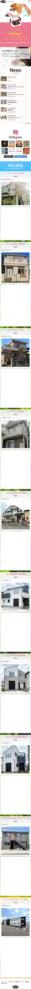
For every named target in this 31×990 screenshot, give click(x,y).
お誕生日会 (10, 110)
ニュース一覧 (26, 123)
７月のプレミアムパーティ (14, 117)
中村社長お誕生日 (12, 102)
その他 (9, 81)
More (15, 62)
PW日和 (9, 104)
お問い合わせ (4, 983)
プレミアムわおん (10, 1)
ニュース (22, 981)
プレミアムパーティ (12, 89)
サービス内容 (8, 981)
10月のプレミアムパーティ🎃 (15, 87)
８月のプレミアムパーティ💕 (15, 94)
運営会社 (27, 981)
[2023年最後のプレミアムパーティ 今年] (26, 144)
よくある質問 (16, 981)
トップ (2, 981)
